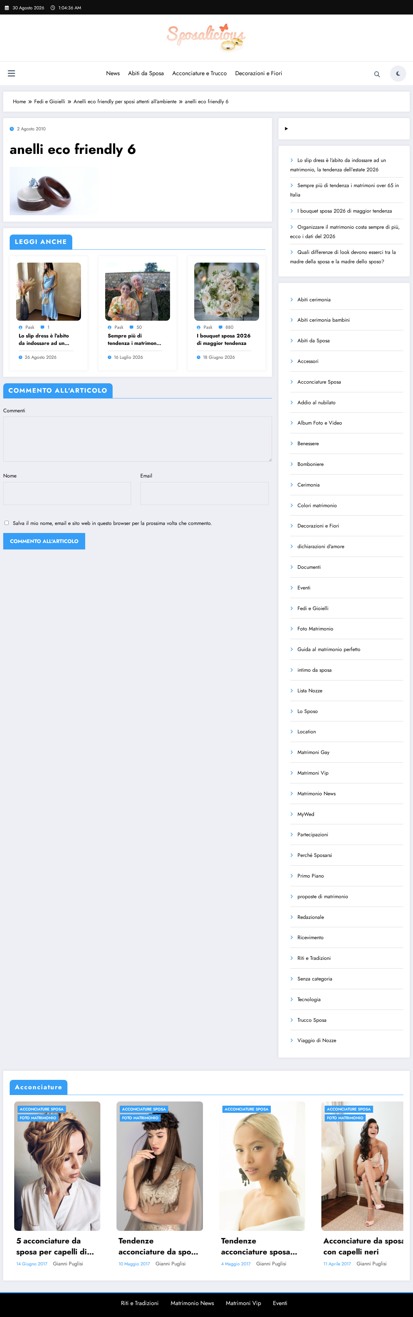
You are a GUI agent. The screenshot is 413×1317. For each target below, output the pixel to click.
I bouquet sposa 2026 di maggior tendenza (224, 339)
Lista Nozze (309, 690)
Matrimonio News (316, 793)
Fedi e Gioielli (312, 608)
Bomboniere (310, 464)
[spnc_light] (398, 73)
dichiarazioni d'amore (320, 546)
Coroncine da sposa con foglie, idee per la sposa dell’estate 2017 (363, 1246)
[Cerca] (377, 74)
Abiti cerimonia (314, 299)
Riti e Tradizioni (314, 958)
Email (146, 475)
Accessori (307, 361)
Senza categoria (314, 978)
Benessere (308, 443)
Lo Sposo (307, 711)
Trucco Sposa (312, 1020)
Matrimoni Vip (312, 773)
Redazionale (310, 917)
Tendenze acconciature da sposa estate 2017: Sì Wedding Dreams (55, 1246)
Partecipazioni (312, 834)
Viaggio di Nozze (316, 1040)
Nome (9, 475)
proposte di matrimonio (322, 896)
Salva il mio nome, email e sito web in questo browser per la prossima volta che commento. (112, 523)
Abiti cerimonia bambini (323, 320)
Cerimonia (308, 484)
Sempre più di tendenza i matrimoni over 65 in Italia (133, 339)
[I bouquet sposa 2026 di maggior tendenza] (226, 291)
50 (139, 327)
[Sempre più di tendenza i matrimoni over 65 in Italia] (137, 291)
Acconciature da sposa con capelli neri (261, 1246)
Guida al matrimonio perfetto (328, 649)
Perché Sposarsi (314, 855)
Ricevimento (310, 937)
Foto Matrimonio (315, 628)
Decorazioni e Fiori (258, 73)
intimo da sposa (314, 670)
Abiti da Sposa (146, 73)
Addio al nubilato (316, 402)
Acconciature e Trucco (199, 73)
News (113, 73)
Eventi (303, 587)
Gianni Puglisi (68, 1263)
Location (306, 731)
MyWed (305, 814)
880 (229, 327)
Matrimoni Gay (313, 752)
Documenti (309, 567)
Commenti (14, 410)
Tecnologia (309, 999)
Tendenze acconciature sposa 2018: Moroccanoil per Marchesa (152, 1246)
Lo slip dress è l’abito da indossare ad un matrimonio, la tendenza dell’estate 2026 (44, 339)
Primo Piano (310, 876)
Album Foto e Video (319, 423)
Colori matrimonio (317, 505)
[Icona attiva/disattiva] (11, 74)
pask (29, 327)
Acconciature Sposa (319, 382)
